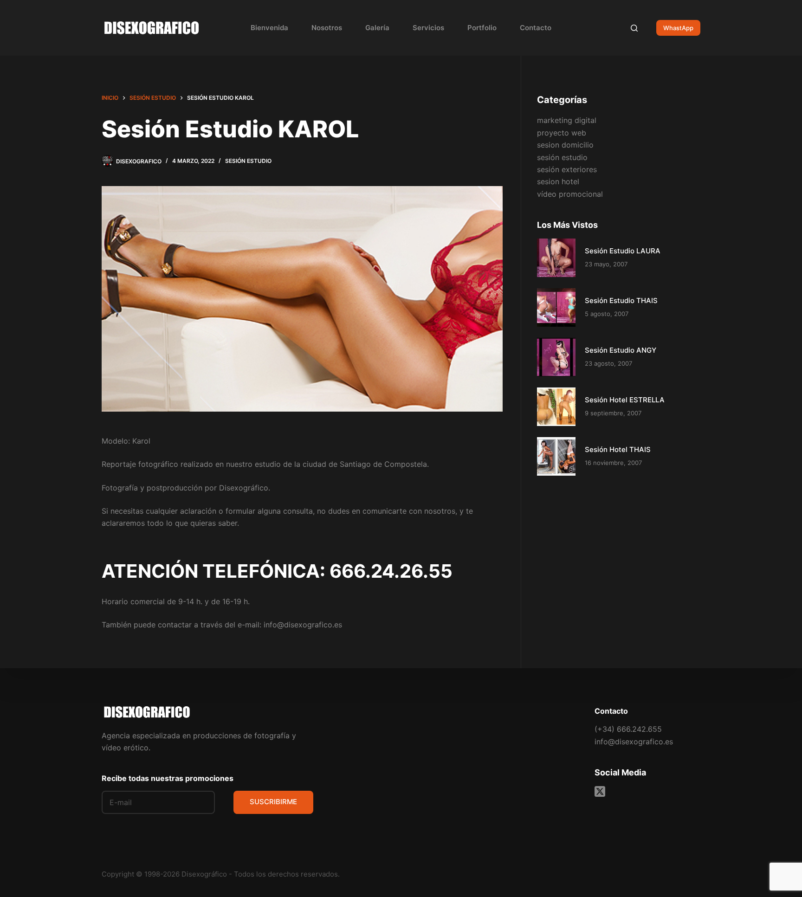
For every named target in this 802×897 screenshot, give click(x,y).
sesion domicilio (565, 144)
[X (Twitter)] (600, 791)
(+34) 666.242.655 (628, 729)
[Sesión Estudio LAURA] (556, 257)
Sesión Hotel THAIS (618, 449)
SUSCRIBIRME (273, 801)
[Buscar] (634, 28)
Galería (377, 27)
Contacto (535, 27)
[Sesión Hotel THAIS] (556, 456)
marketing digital (566, 120)
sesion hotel (558, 181)
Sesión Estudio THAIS (621, 300)
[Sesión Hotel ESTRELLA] (556, 406)
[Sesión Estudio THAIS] (556, 307)
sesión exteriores (567, 169)
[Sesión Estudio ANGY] (556, 356)
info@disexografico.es (634, 741)
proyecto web (561, 132)
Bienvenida (269, 27)
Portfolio (482, 27)
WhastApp (678, 28)
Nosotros (326, 27)
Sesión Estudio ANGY (620, 349)
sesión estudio (248, 160)
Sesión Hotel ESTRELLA (625, 399)
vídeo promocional (570, 193)
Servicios (428, 27)
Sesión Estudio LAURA (622, 250)
